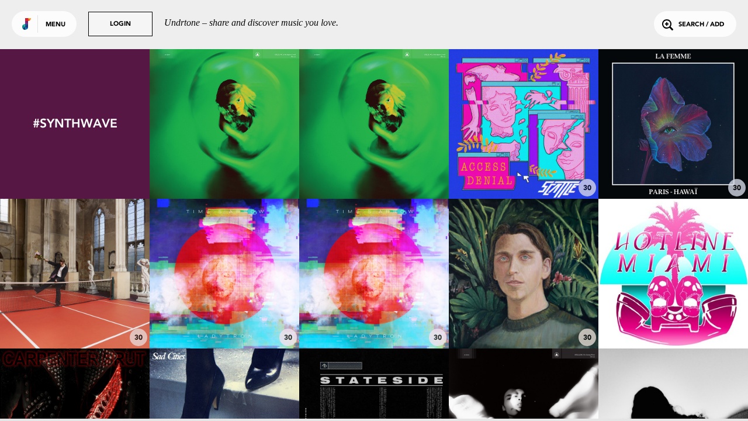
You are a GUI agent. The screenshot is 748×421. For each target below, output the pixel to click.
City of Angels (224, 316)
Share (255, 123)
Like (193, 123)
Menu (55, 25)
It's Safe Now (673, 316)
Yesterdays (524, 316)
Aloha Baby (673, 166)
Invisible (523, 166)
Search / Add (701, 25)
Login (120, 24)
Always (224, 166)
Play (224, 123)
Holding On (75, 316)
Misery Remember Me (374, 316)
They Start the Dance (374, 166)
